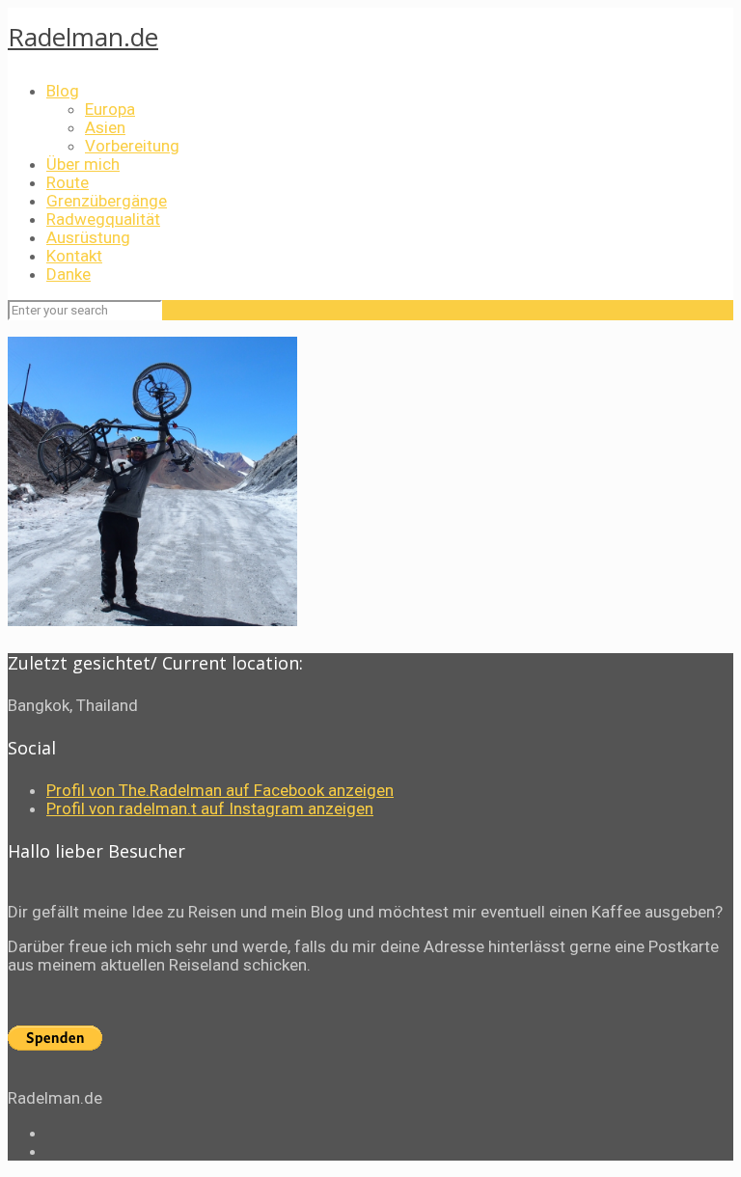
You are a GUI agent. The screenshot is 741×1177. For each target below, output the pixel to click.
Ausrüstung (88, 237)
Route (67, 182)
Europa (110, 109)
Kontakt (74, 255)
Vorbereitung (132, 145)
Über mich (83, 164)
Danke (68, 274)
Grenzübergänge (106, 200)
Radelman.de (83, 36)
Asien (105, 127)
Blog (62, 90)
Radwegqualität (103, 219)
